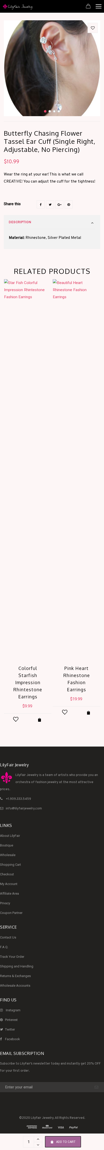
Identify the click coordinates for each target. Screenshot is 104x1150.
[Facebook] (41, 204)
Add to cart (65, 1142)
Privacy (5, 903)
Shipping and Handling (16, 966)
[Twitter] (50, 204)
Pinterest (11, 1020)
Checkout (7, 874)
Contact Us (8, 937)
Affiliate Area (9, 893)
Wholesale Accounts (15, 985)
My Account (8, 884)
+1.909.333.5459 (18, 799)
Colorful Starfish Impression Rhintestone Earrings (27, 682)
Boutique (6, 845)
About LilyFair (10, 836)
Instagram (13, 1010)
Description (20, 222)
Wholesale (7, 855)
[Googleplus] (59, 204)
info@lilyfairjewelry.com (24, 809)
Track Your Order (12, 957)
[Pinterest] (69, 204)
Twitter (10, 1029)
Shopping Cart (10, 864)
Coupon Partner (11, 913)
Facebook (12, 1039)
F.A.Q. (4, 947)
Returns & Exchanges (15, 976)
